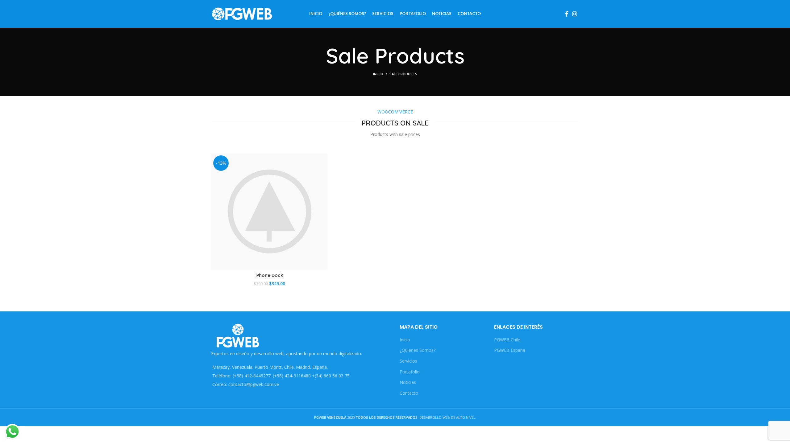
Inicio (378, 74)
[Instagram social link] (574, 13)
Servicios (408, 361)
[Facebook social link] (566, 13)
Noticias (408, 382)
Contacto (409, 393)
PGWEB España (509, 350)
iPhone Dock (269, 275)
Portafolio (410, 372)
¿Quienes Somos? (417, 350)
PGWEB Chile (507, 340)
